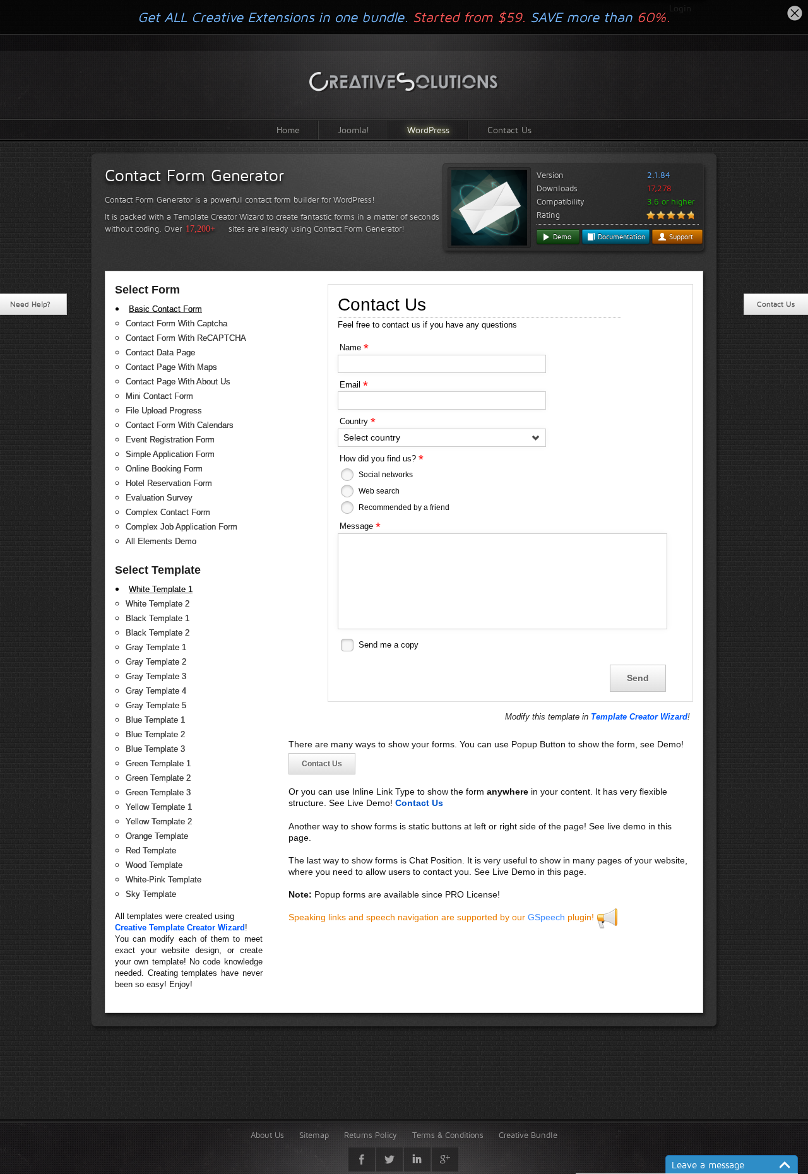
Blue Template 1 (155, 720)
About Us (267, 1135)
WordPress (428, 129)
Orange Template (157, 836)
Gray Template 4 (156, 691)
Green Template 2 (158, 778)
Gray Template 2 (156, 662)
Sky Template (151, 894)
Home (288, 129)
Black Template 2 (157, 632)
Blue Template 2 (155, 734)
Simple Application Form (170, 454)
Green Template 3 (158, 792)
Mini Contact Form (159, 396)
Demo (560, 236)
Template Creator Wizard (639, 716)
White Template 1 (161, 589)
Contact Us (509, 129)
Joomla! (353, 129)
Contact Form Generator (194, 175)
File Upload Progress (164, 410)
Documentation (620, 236)
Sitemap (314, 1135)
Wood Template (154, 865)
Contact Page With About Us (178, 381)
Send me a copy (389, 644)
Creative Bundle (528, 1135)
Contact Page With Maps (171, 367)
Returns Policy (370, 1135)
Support (680, 236)
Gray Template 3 (156, 676)
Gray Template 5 (156, 705)
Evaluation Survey (159, 497)
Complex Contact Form (168, 512)
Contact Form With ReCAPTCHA (186, 338)
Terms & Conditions (448, 1135)
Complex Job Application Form (181, 526)
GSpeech (546, 917)
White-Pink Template (163, 879)
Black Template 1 (157, 618)
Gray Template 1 (156, 647)
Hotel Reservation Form (169, 483)
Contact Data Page (160, 352)
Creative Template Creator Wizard (180, 927)
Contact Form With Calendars (180, 425)
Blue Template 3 (155, 749)
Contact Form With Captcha (176, 323)
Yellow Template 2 (159, 821)
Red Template (151, 850)
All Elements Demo (161, 541)
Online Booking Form (164, 468)
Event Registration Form (170, 439)
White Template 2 (157, 603)
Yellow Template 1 (159, 807)
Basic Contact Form (165, 309)
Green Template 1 (158, 763)
